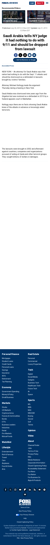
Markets (6, 403)
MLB (29, 410)
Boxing (30, 416)
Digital (30, 374)
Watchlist (6, 442)
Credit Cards (6, 364)
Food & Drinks (7, 466)
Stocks (4, 407)
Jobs (30, 448)
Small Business (8, 397)
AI (28, 391)
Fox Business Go (34, 477)
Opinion (32, 430)
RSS (35, 490)
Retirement (6, 379)
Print (30, 55)
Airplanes (5, 463)
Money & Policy (7, 394)
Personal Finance (10, 354)
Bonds (4, 419)
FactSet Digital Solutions (20, 530)
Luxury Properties (34, 364)
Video (31, 435)
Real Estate (33, 354)
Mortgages (6, 358)
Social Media (33, 377)
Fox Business (10, 3)
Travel (4, 457)
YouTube (20, 490)
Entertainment (7, 452)
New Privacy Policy (25, 511)
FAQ (29, 457)
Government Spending (10, 391)
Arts (3, 469)
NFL (29, 404)
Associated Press (8, 66)
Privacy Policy (33, 454)
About (31, 441)
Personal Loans (8, 367)
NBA (29, 407)
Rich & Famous (7, 454)
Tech (30, 370)
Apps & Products (34, 480)
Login (32, 3)
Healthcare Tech (34, 386)
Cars (3, 460)
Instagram (15, 490)
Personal (31, 358)
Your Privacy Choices (27, 515)
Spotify (44, 490)
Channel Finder (33, 445)
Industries (5, 428)
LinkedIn (30, 490)
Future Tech (32, 389)
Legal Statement (34, 530)
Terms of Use (33, 451)
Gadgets (31, 380)
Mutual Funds (7, 436)
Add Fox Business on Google (26, 60)
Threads (25, 55)
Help (25, 518)
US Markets (6, 410)
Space (30, 394)
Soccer (30, 419)
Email (34, 55)
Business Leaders (8, 425)
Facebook (16, 55)
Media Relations (34, 460)
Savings (5, 370)
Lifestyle (6, 447)
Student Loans (7, 361)
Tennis (30, 425)
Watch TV (40, 3)
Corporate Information (36, 463)
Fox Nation (32, 474)
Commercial (32, 361)
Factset (23, 528)
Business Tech (33, 383)
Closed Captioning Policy (37, 466)
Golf (29, 422)
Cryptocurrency (8, 413)
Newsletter (40, 490)
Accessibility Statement (37, 469)
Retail (4, 431)
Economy (6, 387)
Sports (31, 400)
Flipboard (25, 490)
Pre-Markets (7, 433)
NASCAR (31, 413)
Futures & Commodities (11, 416)
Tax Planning (7, 382)
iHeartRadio (25, 494)
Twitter (20, 55)
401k (4, 376)
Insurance (5, 373)
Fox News (31, 472)
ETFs (4, 422)
